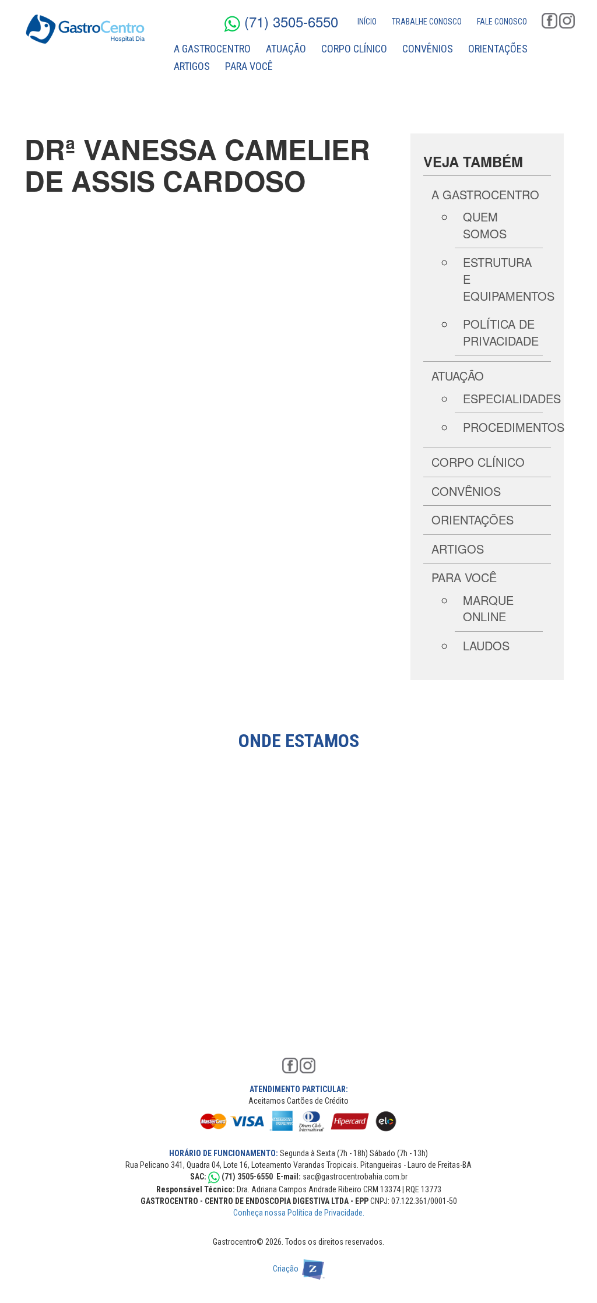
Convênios (427, 49)
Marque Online (488, 608)
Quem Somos (485, 225)
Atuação (286, 49)
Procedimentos (513, 426)
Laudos (486, 645)
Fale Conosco (502, 21)
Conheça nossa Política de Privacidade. (298, 1212)
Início (367, 21)
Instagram (567, 21)
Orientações (498, 49)
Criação (287, 1268)
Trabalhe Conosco (427, 21)
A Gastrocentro (212, 49)
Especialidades (512, 398)
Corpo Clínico (354, 49)
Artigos (192, 66)
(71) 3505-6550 (289, 21)
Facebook (549, 21)
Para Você (249, 66)
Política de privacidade (501, 332)
